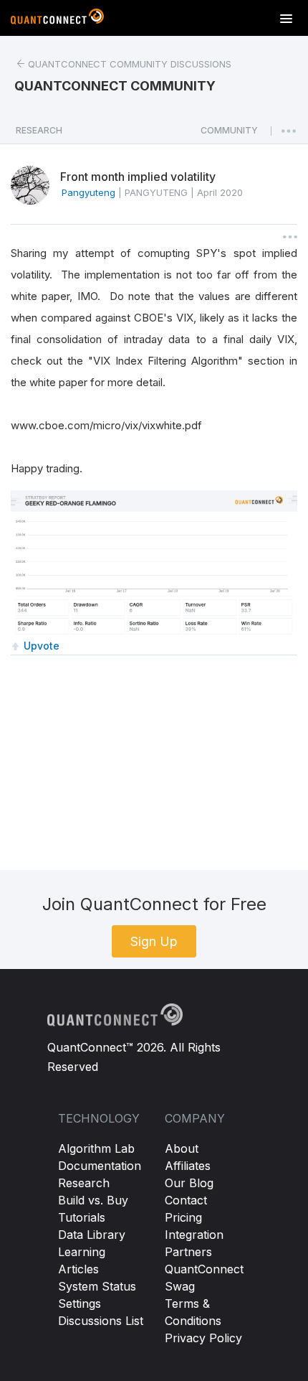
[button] (229, 134)
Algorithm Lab (96, 1148)
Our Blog (189, 1183)
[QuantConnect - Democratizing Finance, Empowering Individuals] (57, 19)
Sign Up (154, 941)
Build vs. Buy (93, 1200)
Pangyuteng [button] (88, 192)
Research (84, 1183)
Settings (79, 1303)
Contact (186, 1200)
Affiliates (188, 1165)
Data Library (91, 1234)
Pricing (183, 1217)
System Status (97, 1286)
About (181, 1148)
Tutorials (81, 1217)
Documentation (99, 1165)
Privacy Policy (203, 1338)
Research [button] (39, 130)
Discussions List (100, 1321)
